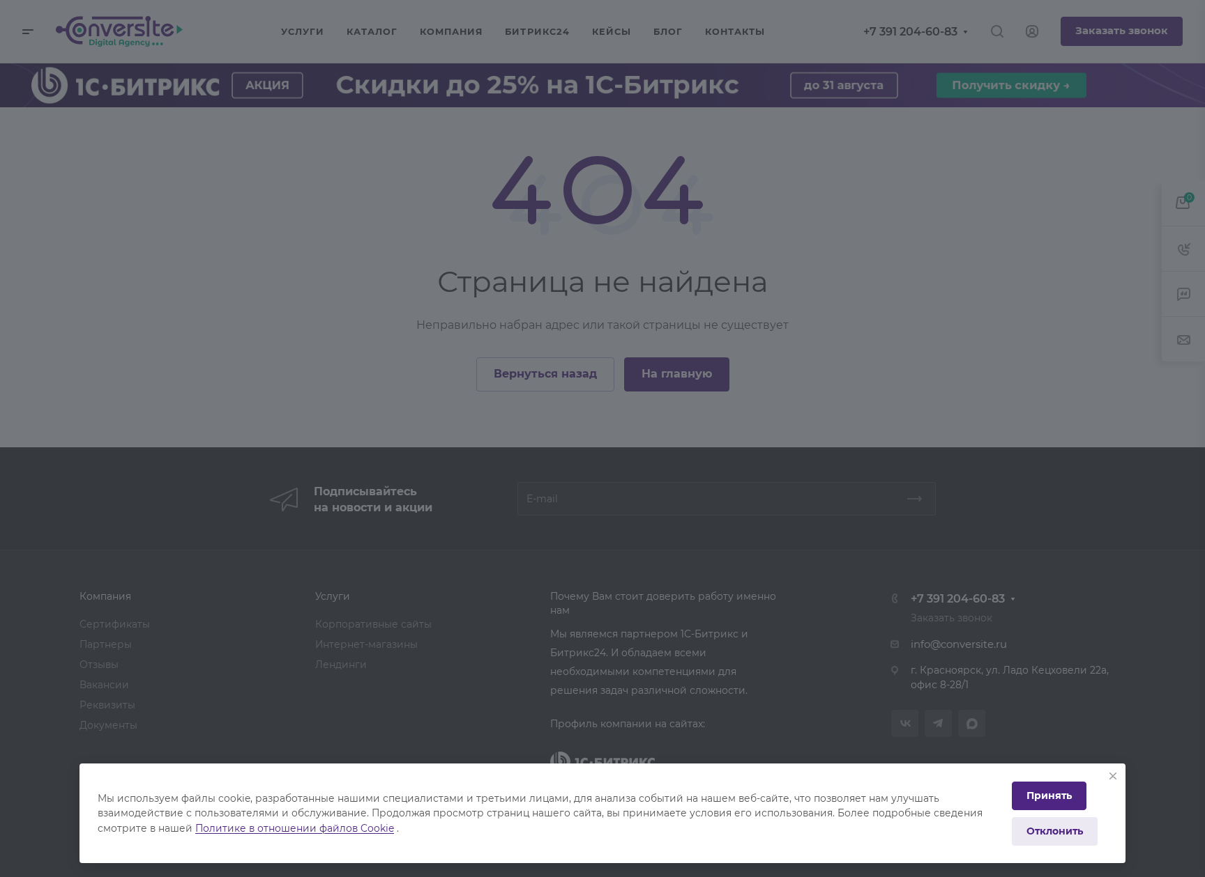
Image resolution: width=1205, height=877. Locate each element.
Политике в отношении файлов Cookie (294, 828)
